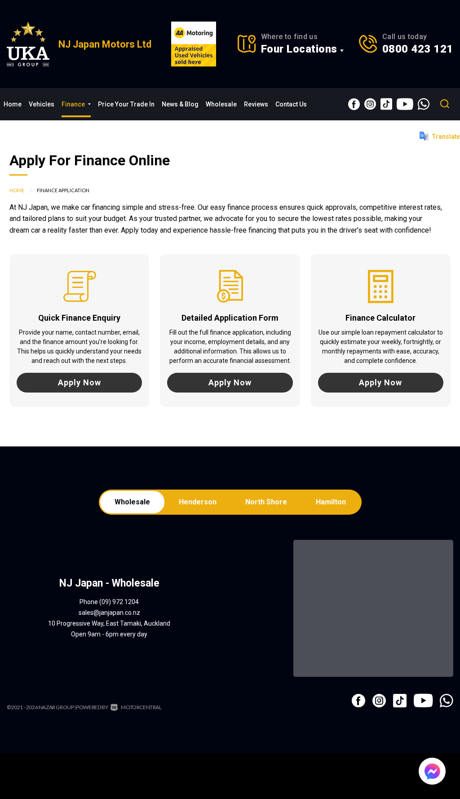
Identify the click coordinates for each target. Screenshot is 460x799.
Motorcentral (141, 707)
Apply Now (79, 382)
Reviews (256, 104)
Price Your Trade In (126, 104)
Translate (446, 136)
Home (13, 104)
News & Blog (180, 104)
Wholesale (221, 104)
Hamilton (331, 502)
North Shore (266, 502)
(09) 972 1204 (119, 601)
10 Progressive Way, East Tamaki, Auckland (109, 623)
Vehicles (41, 104)
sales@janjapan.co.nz (109, 612)
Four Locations (299, 49)
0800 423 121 (417, 49)
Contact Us (291, 104)
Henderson (198, 502)
